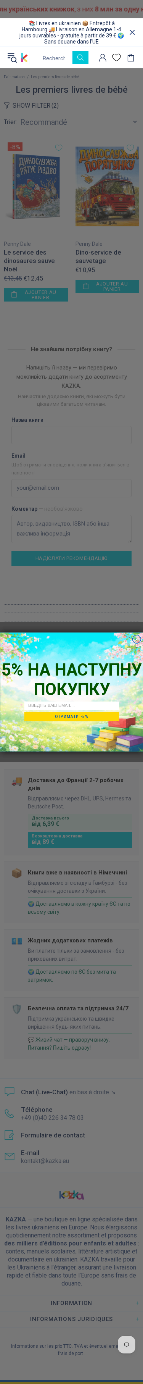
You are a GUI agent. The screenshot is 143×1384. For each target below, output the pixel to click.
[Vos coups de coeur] (116, 57)
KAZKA (24, 57)
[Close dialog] (136, 639)
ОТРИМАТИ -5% (71, 716)
